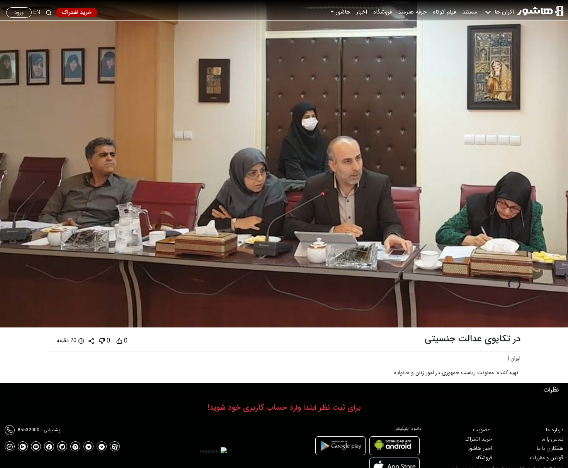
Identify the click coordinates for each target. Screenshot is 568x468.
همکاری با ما (550, 448)
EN (36, 12)
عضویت (481, 430)
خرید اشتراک (77, 12)
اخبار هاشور (480, 448)
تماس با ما (552, 439)
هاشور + (340, 12)
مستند (469, 12)
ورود (19, 12)
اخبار (361, 12)
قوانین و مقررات (546, 457)
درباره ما (554, 430)
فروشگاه (382, 12)
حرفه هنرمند (412, 12)
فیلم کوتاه (444, 12)
